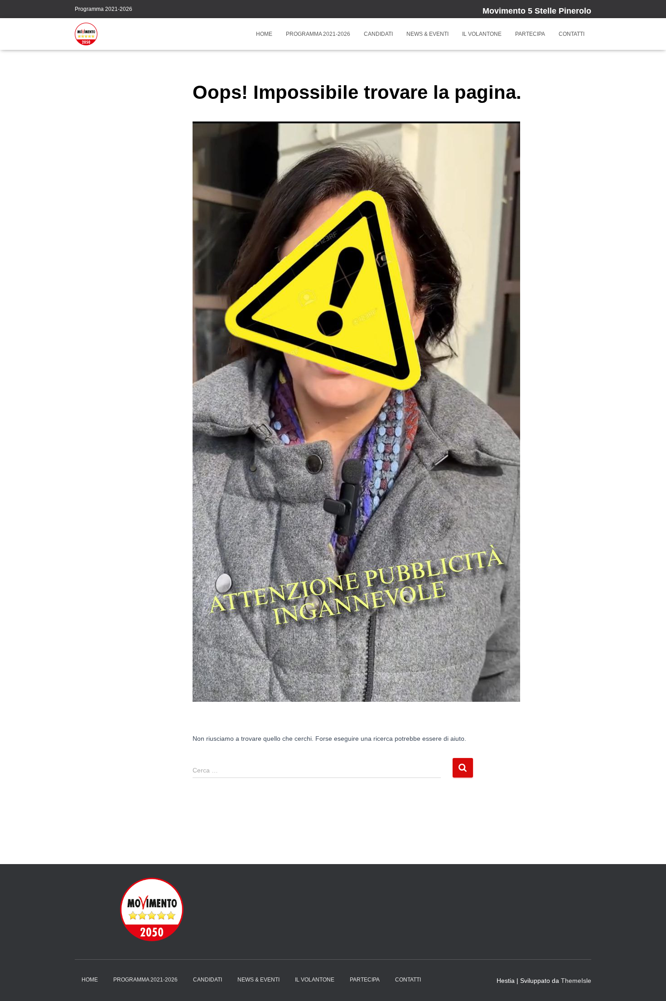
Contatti (571, 34)
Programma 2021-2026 (103, 9)
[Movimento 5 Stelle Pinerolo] (86, 34)
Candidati (378, 34)
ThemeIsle (576, 980)
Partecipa (530, 34)
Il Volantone (482, 34)
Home (264, 34)
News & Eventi (427, 34)
